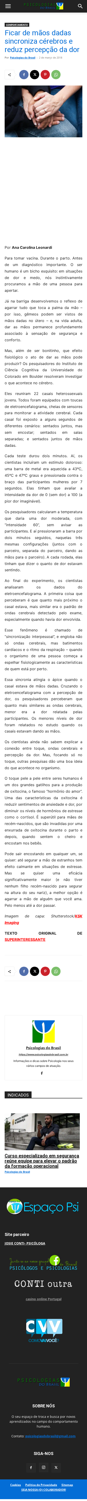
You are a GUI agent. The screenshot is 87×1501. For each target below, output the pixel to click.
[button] (7, 6)
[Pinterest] (45, 74)
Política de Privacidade (41, 1485)
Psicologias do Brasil (22, 57)
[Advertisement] (43, 189)
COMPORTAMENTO (17, 24)
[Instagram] (43, 1467)
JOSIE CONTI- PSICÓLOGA (25, 1243)
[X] (34, 74)
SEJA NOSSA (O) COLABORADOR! (43, 1490)
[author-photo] (43, 1041)
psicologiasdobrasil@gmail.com (50, 1436)
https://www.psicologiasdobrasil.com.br (43, 1054)
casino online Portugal (43, 1299)
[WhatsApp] (56, 74)
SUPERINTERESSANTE (25, 939)
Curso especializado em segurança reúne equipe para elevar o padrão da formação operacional (42, 1161)
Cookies (15, 1485)
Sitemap (67, 1485)
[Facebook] (24, 74)
